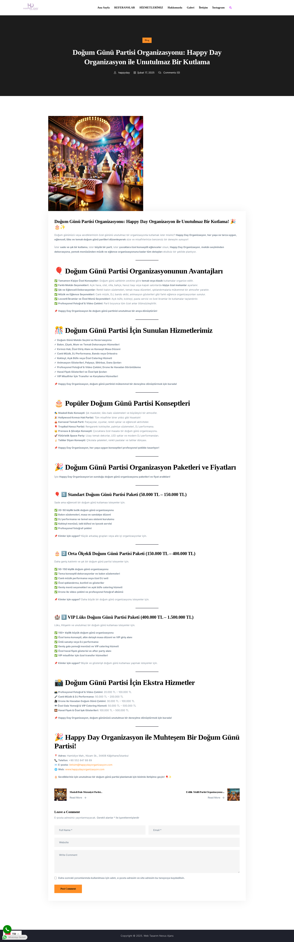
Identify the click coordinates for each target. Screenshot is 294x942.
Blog (147, 40)
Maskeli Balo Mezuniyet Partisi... (86, 792)
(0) (171, 72)
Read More (76, 797)
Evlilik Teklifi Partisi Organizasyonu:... (205, 792)
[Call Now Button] (7, 929)
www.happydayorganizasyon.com (84, 769)
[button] (230, 7)
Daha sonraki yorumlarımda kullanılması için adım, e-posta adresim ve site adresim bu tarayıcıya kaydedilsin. (121, 877)
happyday (124, 72)
